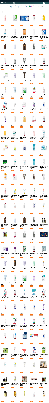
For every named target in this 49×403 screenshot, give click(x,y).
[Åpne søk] (44, 3)
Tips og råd (42, 3)
